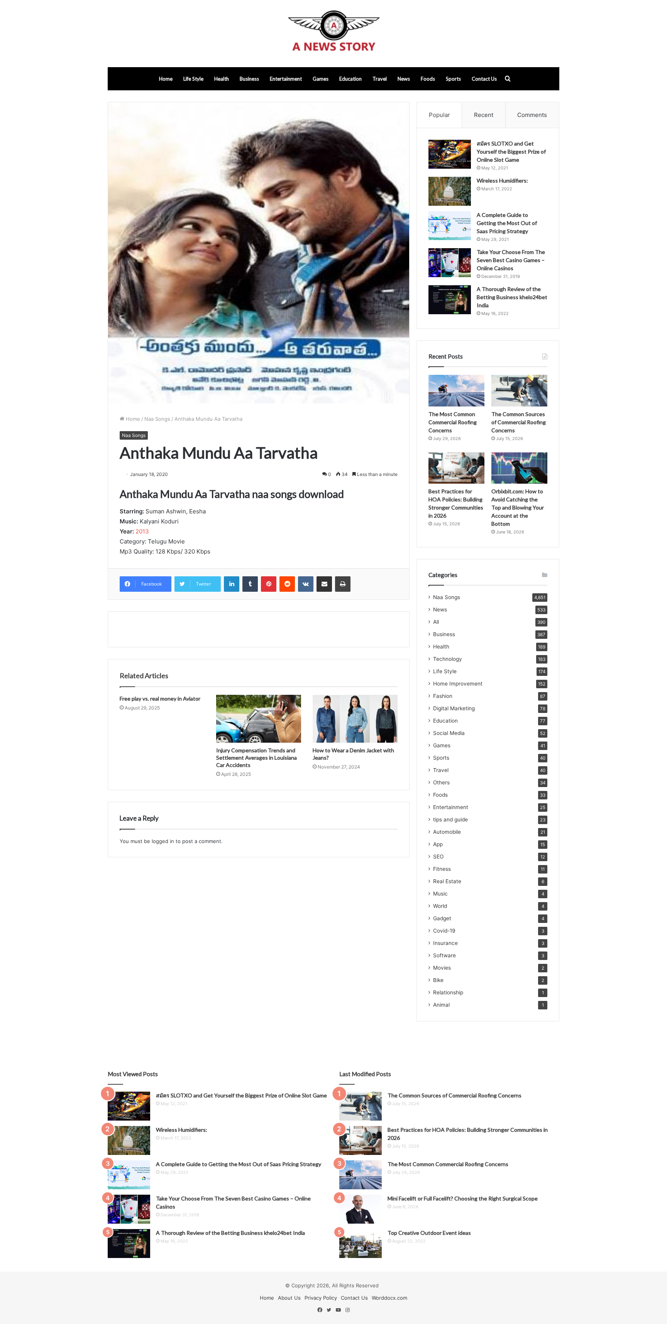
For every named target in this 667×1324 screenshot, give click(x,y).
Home (166, 79)
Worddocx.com (389, 1298)
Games (320, 79)
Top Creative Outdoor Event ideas (429, 1232)
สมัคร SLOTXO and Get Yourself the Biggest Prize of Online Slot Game (511, 151)
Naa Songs (157, 419)
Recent (483, 115)
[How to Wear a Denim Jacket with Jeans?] (355, 719)
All (436, 622)
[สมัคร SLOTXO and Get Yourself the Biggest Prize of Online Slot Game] (449, 154)
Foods (428, 79)
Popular (439, 115)
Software (444, 955)
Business (249, 79)
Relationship (448, 992)
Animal (441, 1005)
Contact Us (484, 79)
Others (441, 782)
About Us (289, 1298)
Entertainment (286, 79)
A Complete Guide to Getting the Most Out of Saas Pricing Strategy (507, 223)
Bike (438, 980)
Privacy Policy (321, 1298)
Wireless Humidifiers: (502, 180)
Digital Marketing (454, 708)
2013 (142, 531)
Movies (442, 968)
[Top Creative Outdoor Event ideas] (360, 1243)
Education (350, 79)
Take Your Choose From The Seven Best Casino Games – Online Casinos (511, 260)
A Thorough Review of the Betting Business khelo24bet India (512, 297)
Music (440, 894)
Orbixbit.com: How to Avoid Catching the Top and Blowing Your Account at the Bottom (517, 507)
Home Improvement (457, 684)
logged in (163, 841)
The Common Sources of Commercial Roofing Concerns (518, 422)
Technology (447, 659)
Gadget (442, 918)
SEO (438, 856)
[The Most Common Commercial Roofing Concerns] (456, 390)
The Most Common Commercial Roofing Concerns (452, 422)
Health (221, 79)
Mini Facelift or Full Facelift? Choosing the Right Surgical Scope (463, 1198)
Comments (532, 115)
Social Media (449, 733)
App (438, 844)
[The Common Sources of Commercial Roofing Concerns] (519, 390)
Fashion (442, 696)
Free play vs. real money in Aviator (160, 698)
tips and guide (450, 819)
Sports (453, 79)
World (440, 906)
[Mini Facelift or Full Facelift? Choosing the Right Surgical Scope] (360, 1209)
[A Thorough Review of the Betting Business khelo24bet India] (449, 299)
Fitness (442, 869)
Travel (379, 79)
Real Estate (447, 881)
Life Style (193, 79)
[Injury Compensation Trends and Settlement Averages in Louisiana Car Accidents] (258, 719)
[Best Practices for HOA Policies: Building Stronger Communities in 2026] (456, 468)
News (404, 79)
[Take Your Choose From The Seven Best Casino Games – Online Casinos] (449, 262)
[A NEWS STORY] (333, 33)
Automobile (447, 832)
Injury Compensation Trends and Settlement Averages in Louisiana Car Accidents (256, 757)
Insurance (445, 943)
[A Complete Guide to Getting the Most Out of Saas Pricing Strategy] (449, 225)
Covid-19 (444, 931)
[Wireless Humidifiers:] (449, 191)
